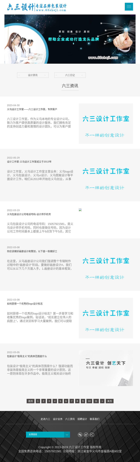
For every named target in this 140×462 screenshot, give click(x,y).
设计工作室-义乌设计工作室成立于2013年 (29, 161)
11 (96, 401)
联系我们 (94, 419)
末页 (109, 401)
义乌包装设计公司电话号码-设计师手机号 (29, 214)
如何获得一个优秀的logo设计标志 (25, 303)
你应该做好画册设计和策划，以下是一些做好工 (32, 251)
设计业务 (57, 419)
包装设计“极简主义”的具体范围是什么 (27, 356)
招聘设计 (82, 419)
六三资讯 (70, 419)
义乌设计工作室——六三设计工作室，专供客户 (32, 109)
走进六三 (45, 419)
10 (89, 401)
